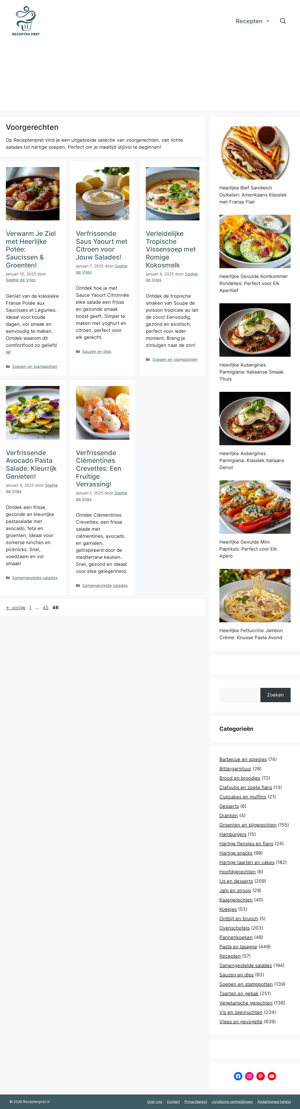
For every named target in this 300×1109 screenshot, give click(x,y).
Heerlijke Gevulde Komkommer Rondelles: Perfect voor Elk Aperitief (253, 283)
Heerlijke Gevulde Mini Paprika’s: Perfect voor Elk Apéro (248, 549)
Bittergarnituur (235, 768)
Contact (173, 1101)
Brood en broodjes (239, 778)
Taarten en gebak (239, 993)
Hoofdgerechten (237, 872)
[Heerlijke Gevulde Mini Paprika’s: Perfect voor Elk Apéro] (255, 507)
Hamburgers (232, 834)
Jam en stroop (235, 890)
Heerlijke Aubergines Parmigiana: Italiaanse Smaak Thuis (251, 372)
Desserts (229, 806)
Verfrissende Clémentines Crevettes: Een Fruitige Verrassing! (98, 468)
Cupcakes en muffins (242, 797)
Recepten (249, 21)
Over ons (154, 1101)
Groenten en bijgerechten (248, 825)
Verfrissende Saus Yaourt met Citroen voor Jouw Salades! (102, 245)
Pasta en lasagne (238, 947)
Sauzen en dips (96, 351)
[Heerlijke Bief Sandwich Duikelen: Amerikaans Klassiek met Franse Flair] (255, 153)
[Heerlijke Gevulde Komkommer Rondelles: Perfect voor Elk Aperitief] (255, 241)
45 (46, 607)
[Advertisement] (150, 77)
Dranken (228, 815)
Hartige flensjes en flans (246, 843)
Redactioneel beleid (274, 1101)
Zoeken (275, 695)
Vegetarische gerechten (246, 1003)
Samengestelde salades (35, 577)
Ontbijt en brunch (238, 918)
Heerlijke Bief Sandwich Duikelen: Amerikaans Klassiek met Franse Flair (253, 195)
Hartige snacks (235, 853)
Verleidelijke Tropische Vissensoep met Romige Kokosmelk (171, 249)
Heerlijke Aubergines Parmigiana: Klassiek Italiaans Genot (251, 460)
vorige (16, 607)
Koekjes (228, 909)
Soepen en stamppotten (34, 366)
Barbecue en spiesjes (243, 759)
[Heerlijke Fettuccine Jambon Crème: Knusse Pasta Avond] (255, 595)
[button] (283, 21)
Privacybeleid (195, 1101)
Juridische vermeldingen (232, 1101)
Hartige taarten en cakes (246, 862)
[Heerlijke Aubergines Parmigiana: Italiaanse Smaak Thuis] (255, 330)
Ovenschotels (234, 928)
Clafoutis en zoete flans (245, 787)
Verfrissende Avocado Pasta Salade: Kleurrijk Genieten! (31, 464)
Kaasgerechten (236, 900)
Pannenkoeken (236, 937)
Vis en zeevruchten (240, 1012)
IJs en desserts (236, 881)
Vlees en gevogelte (240, 1021)
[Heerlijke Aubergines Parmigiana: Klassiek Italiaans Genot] (255, 418)
